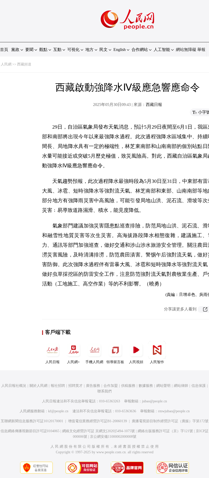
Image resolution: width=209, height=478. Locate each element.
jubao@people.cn (154, 401)
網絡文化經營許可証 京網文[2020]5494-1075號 (98, 431)
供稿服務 (128, 386)
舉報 (201, 49)
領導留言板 (115, 362)
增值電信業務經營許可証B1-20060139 (97, 421)
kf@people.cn (58, 411)
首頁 (4, 49)
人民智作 (157, 362)
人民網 (6, 64)
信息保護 (198, 386)
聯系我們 (104, 391)
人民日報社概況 (13, 386)
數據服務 (146, 386)
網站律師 (181, 386)
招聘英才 (75, 386)
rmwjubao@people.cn (174, 411)
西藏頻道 (24, 64)
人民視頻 (136, 362)
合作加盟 (110, 386)
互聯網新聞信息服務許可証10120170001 (32, 421)
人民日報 (52, 362)
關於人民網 (38, 386)
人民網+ (73, 362)
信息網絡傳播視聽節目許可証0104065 (30, 431)
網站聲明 (163, 386)
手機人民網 (94, 362)
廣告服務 (93, 386)
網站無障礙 (186, 49)
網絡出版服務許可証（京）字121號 (165, 431)
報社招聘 (58, 386)
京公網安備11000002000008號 (113, 437)
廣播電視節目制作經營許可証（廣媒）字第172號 (170, 421)
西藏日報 (154, 104)
